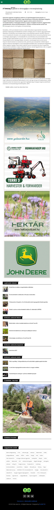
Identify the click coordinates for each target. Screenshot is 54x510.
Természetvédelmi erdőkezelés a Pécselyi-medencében (22, 294)
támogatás (46, 461)
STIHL (19, 452)
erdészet (8, 464)
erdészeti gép (25, 452)
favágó (32, 455)
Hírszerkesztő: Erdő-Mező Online (14, 12)
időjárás (26, 467)
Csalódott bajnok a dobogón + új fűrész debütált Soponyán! (22, 373)
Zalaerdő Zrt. (9, 472)
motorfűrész (19, 467)
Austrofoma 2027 (13, 350)
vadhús (11, 87)
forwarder (33, 472)
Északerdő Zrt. (30, 464)
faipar (44, 467)
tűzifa (45, 458)
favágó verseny (21, 464)
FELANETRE (42, 504)
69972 (10, 13)
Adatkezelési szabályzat (31, 501)
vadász (17, 455)
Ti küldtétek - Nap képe (11, 380)
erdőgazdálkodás (10, 455)
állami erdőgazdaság (11, 452)
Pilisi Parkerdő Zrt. (10, 458)
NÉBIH (22, 455)
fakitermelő (14, 461)
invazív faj (16, 87)
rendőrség (38, 464)
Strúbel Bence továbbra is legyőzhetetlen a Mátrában (21, 287)
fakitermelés (39, 452)
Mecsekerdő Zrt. (44, 470)
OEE (20, 461)
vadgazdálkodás (23, 475)
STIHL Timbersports (41, 472)
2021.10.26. (29, 12)
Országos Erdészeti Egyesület (23, 458)
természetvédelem (10, 467)
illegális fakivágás (38, 461)
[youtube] (32, 496)
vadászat (32, 452)
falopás (40, 458)
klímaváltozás (33, 467)
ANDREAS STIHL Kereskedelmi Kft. (25, 470)
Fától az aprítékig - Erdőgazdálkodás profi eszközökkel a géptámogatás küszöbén (28, 361)
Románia (8, 475)
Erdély (45, 452)
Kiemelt (43, 12)
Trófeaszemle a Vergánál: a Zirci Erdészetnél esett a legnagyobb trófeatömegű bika (28, 302)
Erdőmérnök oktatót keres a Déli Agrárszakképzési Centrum (23, 330)
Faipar (46, 12)
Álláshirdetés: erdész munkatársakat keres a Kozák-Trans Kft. (23, 323)
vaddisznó (8, 478)
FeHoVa (14, 478)
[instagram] (28, 496)
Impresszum (20, 501)
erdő (37, 455)
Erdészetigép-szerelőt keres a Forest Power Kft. (20, 338)
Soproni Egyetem (33, 475)
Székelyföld (34, 458)
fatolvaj (39, 467)
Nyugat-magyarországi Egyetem (21, 472)
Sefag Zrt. (14, 464)
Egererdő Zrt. (15, 475)
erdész (27, 455)
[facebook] (24, 496)
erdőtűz (8, 461)
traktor (41, 455)
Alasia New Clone (24, 87)
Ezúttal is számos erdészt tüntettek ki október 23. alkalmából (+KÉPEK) (25, 309)
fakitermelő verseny (10, 470)
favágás (36, 470)
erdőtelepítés (42, 475)
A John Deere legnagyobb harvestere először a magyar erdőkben (24, 367)
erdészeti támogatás (27, 461)
